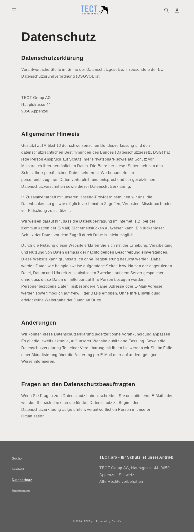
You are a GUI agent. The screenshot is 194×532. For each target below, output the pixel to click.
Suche (17, 458)
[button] (14, 10)
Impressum (21, 490)
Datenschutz (22, 480)
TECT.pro (89, 521)
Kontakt (18, 469)
